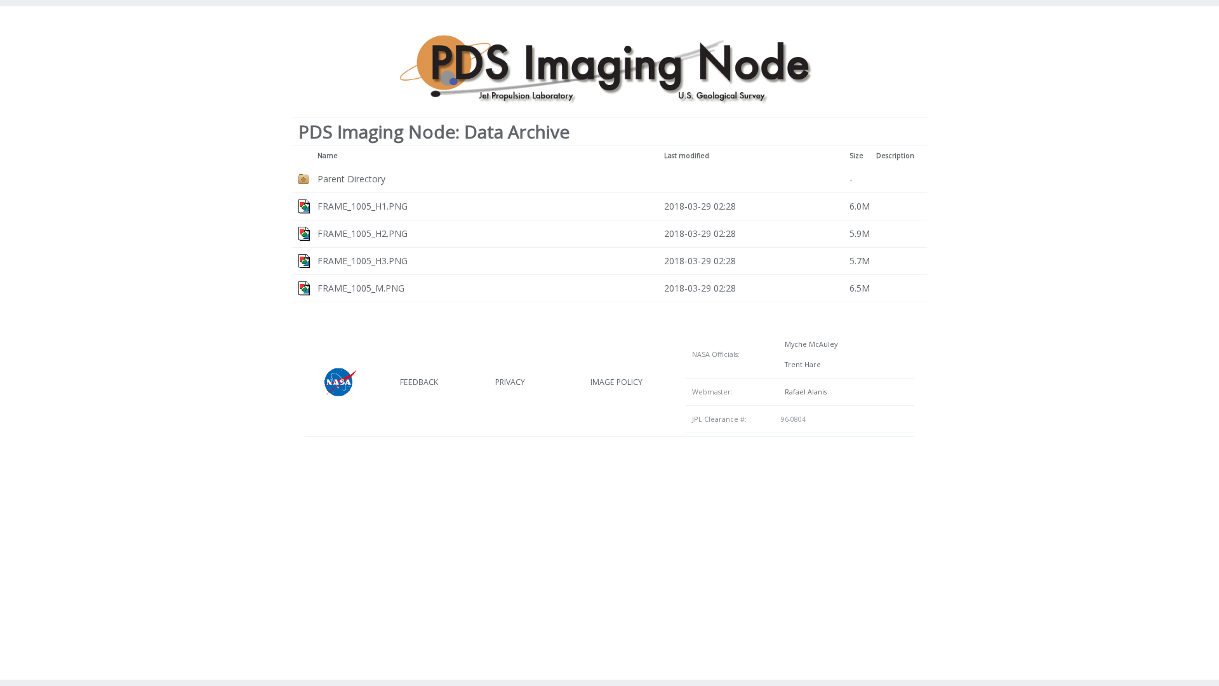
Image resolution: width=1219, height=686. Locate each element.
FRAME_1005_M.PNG (360, 288)
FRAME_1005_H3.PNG (362, 261)
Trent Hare (801, 364)
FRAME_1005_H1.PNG (362, 206)
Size (856, 155)
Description (895, 155)
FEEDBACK (419, 382)
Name (327, 155)
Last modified (686, 155)
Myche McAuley (809, 344)
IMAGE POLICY (616, 382)
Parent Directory (351, 179)
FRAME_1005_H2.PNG (362, 233)
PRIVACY (510, 382)
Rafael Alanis (804, 391)
